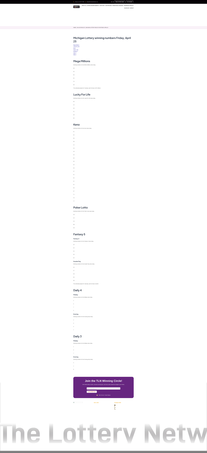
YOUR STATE (102, 5)
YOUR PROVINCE (108, 5)
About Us (84, 5)
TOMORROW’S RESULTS (128, 5)
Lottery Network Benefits (93, 5)
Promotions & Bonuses (117, 5)
